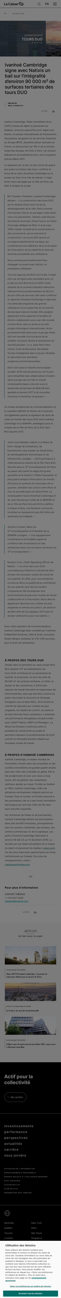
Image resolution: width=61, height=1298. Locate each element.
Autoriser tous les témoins (30, 1293)
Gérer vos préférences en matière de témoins (30, 1286)
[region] (30, 1269)
